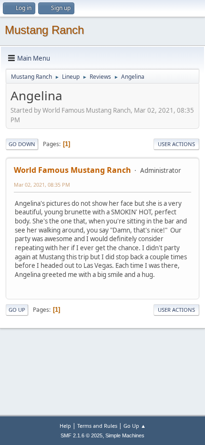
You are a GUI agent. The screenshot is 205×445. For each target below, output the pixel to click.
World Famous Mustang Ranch (72, 170)
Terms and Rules (97, 425)
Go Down (22, 144)
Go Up (17, 309)
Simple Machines (124, 435)
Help (65, 425)
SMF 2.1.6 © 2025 (81, 435)
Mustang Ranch (44, 29)
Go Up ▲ (134, 425)
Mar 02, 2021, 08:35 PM (42, 184)
